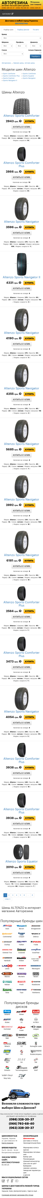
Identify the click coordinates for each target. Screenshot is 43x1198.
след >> (8, 899)
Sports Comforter (29, 73)
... (28, 895)
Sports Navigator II (10, 80)
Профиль (20, 42)
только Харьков (34, 50)
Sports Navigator (29, 78)
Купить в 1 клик (21, 127)
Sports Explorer (9, 78)
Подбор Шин (8, 30)
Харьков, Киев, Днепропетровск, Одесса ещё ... (20, 1191)
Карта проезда (7, 1143)
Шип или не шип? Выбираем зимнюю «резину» (30, 1166)
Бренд (4, 34)
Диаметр (34, 42)
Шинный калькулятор (31, 1161)
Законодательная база (32, 1143)
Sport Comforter (9, 73)
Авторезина (15, 2)
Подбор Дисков (23, 30)
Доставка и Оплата (30, 1141)
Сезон (4, 50)
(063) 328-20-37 (21, 1127)
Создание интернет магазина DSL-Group (17, 1195)
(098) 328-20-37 (8, 8)
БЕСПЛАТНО (21, 24)
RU (3, 1165)
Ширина (5, 42)
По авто (36, 30)
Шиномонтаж (28, 1138)
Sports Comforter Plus (11, 76)
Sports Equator (28, 76)
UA (8, 1165)
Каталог (7, 14)
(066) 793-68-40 (22, 8)
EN (5, 1165)
